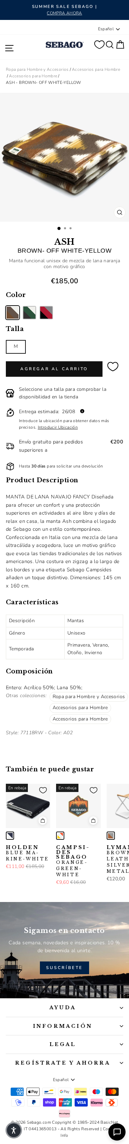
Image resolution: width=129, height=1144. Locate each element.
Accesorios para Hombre (96, 69)
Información (63, 1026)
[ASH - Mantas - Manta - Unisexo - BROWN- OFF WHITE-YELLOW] (12, 312)
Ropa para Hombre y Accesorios (37, 69)
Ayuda (63, 1007)
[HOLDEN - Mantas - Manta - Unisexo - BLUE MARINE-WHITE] (10, 836)
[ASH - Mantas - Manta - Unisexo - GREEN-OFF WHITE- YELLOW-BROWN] (29, 312)
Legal (63, 1044)
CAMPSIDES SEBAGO (72, 861)
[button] (14, 1130)
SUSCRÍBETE (64, 967)
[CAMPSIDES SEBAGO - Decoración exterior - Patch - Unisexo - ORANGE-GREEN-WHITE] (60, 836)
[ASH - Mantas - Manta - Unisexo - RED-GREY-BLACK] (46, 312)
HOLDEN (27, 853)
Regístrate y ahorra (62, 1063)
